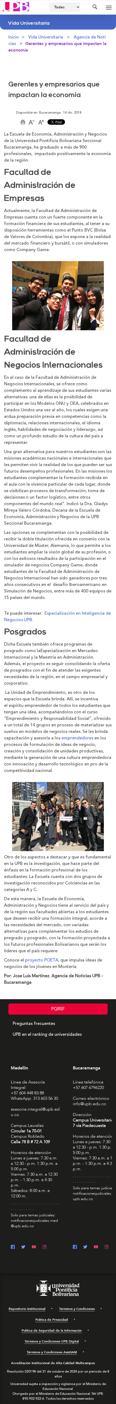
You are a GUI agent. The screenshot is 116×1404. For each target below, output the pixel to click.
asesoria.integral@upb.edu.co (35, 1112)
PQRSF (58, 1009)
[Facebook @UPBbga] (75, 1247)
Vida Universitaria (45, 37)
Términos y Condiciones (77, 1309)
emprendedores (77, 738)
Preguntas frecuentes (34, 1023)
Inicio (13, 37)
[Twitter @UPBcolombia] (23, 1247)
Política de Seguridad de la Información (52, 1330)
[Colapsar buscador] (95, 7)
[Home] (16, 6)
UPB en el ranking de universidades (47, 1034)
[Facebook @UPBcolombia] (13, 1247)
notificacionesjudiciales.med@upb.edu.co (34, 1223)
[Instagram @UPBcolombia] (44, 1247)
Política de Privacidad (51, 1320)
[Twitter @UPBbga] (85, 1247)
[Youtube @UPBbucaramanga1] (96, 1247)
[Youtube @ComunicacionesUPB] (34, 1247)
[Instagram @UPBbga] (106, 1247)
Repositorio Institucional (27, 1309)
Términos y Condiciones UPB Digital (52, 1341)
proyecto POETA (41, 960)
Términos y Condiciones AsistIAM (52, 1352)
